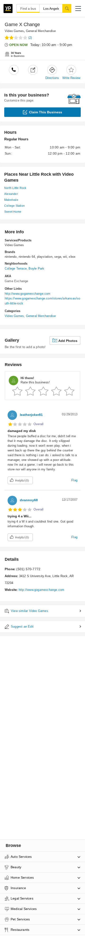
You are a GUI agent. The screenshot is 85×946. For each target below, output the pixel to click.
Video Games (14, 31)
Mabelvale (11, 200)
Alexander (11, 194)
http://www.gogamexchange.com (28, 293)
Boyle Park (36, 268)
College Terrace (16, 268)
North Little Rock (15, 188)
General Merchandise (41, 31)
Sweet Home (12, 211)
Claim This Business (45, 112)
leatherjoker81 (31, 415)
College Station (14, 205)
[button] (78, 8)
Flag (74, 480)
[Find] (66, 8)
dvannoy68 (29, 500)
